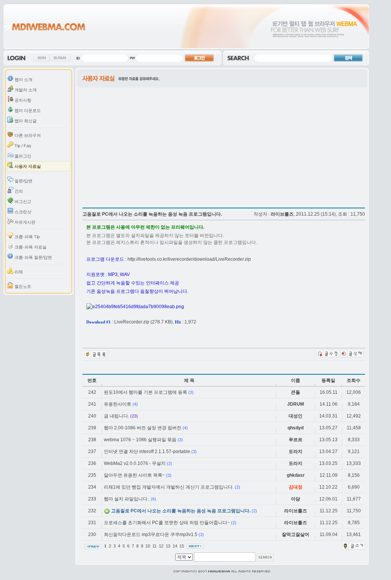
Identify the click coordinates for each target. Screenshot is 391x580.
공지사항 (22, 100)
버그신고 (22, 201)
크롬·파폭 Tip (26, 236)
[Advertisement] (146, 145)
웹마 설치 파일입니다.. (127, 499)
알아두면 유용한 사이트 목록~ (134, 475)
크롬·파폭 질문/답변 (32, 257)
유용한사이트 (117, 404)
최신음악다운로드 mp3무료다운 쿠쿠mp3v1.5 (150, 534)
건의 (18, 191)
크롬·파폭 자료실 (30, 247)
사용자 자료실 (27, 166)
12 (162, 546)
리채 (18, 272)
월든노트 (22, 286)
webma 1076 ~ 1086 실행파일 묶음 (140, 439)
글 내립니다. (116, 416)
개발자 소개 (25, 90)
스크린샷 (22, 212)
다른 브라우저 (27, 135)
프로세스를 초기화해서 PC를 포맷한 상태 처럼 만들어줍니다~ (167, 522)
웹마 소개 (22, 79)
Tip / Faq (22, 145)
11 (155, 546)
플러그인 (22, 156)
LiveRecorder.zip (131, 322)
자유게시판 (24, 222)
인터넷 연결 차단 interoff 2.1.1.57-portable (147, 451)
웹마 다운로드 (27, 110)
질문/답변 (22, 181)
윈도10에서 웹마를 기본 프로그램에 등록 (145, 392)
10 (148, 546)
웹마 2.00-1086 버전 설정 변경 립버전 (142, 428)
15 (182, 546)
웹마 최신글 (25, 121)
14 (175, 546)
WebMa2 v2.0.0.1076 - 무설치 (135, 463)
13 (168, 546)
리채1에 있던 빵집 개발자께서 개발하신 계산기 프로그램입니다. (169, 487)
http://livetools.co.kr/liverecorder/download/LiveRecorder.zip (189, 259)
